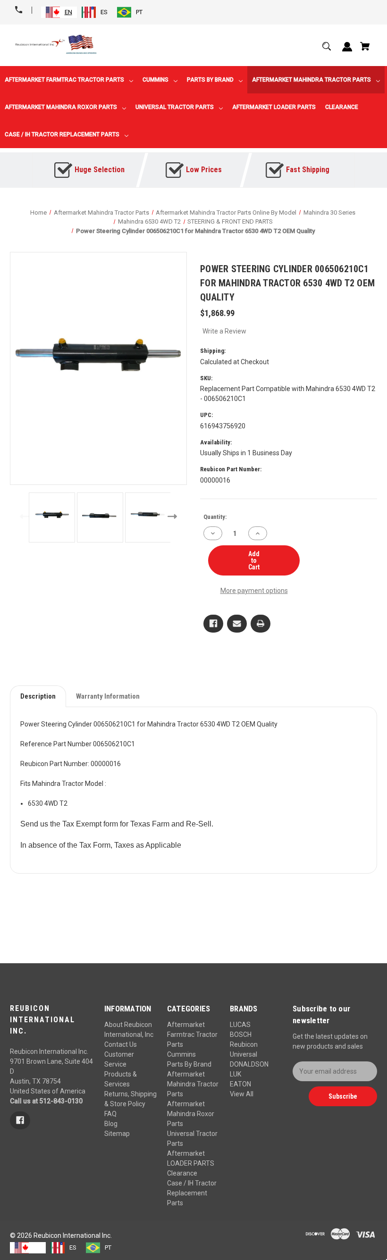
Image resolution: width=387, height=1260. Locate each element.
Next (174, 516)
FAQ (110, 1114)
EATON (240, 1084)
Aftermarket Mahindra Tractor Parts (193, 1084)
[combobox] (59, 12)
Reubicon (244, 1044)
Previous (22, 516)
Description (38, 696)
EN (68, 12)
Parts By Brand (189, 1064)
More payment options (254, 590)
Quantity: (215, 516)
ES (104, 12)
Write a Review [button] (224, 331)
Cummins (181, 1054)
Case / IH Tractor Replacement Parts (192, 1193)
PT (139, 12)
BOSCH (241, 1034)
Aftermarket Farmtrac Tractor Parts (192, 1034)
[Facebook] (213, 623)
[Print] (260, 623)
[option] (94, 12)
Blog (111, 1123)
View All (241, 1094)
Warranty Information (108, 696)
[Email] (237, 623)
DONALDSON (249, 1064)
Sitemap (117, 1133)
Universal (243, 1054)
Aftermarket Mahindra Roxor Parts (190, 1113)
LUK (235, 1074)
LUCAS (240, 1024)
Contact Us (120, 1044)
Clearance (182, 1173)
